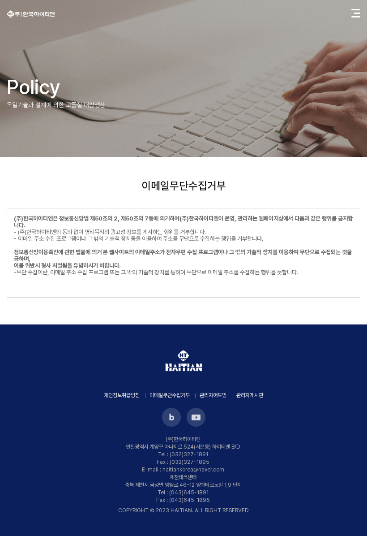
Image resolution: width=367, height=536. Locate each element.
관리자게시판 (249, 395)
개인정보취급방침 (122, 395)
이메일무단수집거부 (169, 395)
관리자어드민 (213, 395)
